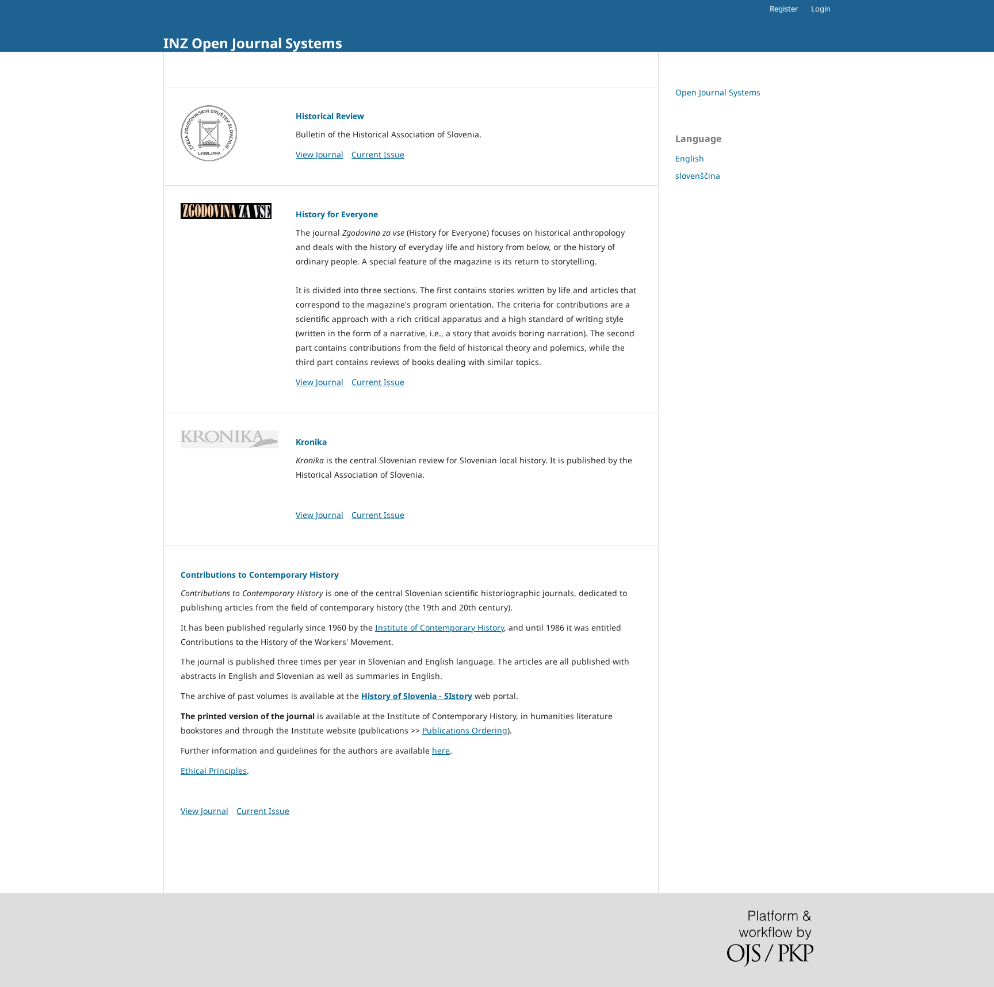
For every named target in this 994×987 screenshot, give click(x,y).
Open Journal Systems (717, 92)
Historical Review (330, 115)
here (441, 750)
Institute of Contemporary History (439, 627)
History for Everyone (337, 214)
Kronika (311, 441)
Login (821, 8)
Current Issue (377, 154)
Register (784, 8)
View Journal (319, 154)
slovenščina (697, 175)
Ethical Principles (214, 770)
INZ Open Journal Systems (252, 42)
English (689, 158)
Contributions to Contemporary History (260, 574)
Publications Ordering (464, 730)
